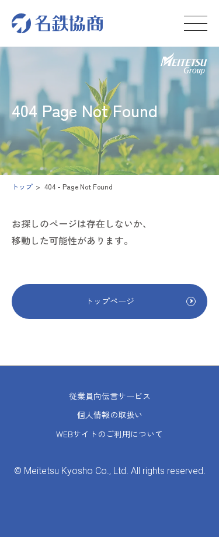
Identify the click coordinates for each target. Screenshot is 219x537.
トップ (22, 186)
